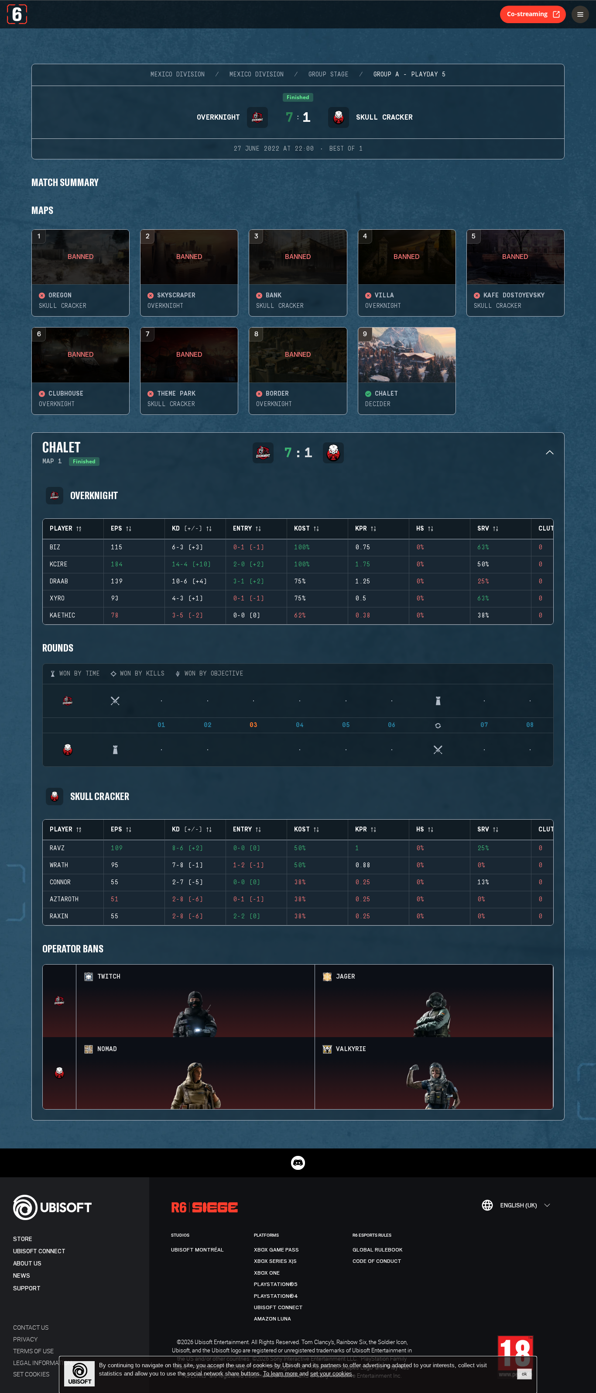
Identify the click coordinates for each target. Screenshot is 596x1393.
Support (27, 1288)
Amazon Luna (272, 1319)
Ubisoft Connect (39, 1251)
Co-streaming (527, 14)
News (21, 1275)
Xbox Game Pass (276, 1250)
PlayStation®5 (276, 1284)
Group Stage (328, 74)
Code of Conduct (377, 1261)
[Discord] (298, 1163)
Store (22, 1239)
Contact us (30, 1327)
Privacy (25, 1339)
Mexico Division (178, 74)
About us (27, 1263)
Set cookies (31, 1374)
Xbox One (267, 1273)
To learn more (281, 1373)
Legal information (42, 1363)
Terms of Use (33, 1351)
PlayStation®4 (276, 1296)
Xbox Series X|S (275, 1261)
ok (524, 1373)
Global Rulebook (378, 1250)
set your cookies (331, 1374)
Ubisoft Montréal (197, 1250)
